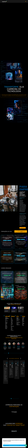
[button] (25, 1)
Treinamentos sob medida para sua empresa (22, 198)
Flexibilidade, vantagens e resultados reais (22, 214)
